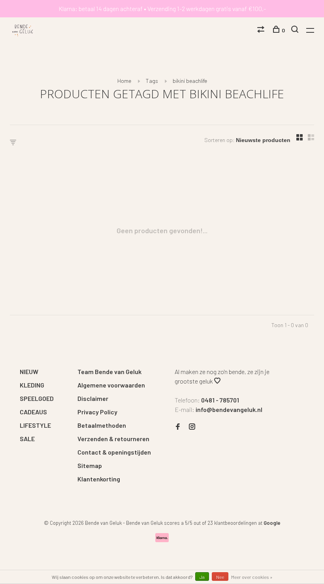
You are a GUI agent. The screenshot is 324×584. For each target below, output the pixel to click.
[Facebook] (178, 427)
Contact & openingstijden (114, 452)
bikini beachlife (190, 80)
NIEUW (29, 371)
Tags (152, 80)
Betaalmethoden (101, 425)
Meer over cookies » (252, 577)
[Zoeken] (295, 30)
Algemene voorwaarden (111, 385)
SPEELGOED (37, 398)
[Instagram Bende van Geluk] (192, 427)
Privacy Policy (97, 412)
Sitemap (89, 465)
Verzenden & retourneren (113, 438)
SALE (27, 438)
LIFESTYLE (35, 425)
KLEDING (32, 385)
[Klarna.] (162, 539)
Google (272, 523)
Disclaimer (92, 398)
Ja (202, 577)
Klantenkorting (98, 479)
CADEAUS (33, 412)
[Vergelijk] (261, 30)
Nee (220, 577)
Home (124, 80)
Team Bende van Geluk (109, 371)
